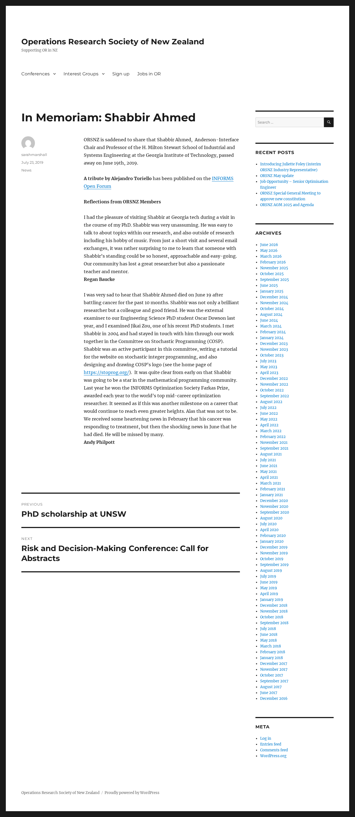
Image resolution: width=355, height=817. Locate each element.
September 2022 (274, 396)
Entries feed (270, 744)
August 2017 (271, 687)
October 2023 (271, 355)
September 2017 (274, 681)
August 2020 (271, 518)
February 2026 (273, 262)
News (26, 170)
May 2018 (268, 640)
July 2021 (268, 460)
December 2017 (273, 663)
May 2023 (268, 367)
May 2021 (268, 471)
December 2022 (274, 378)
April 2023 (269, 372)
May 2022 (268, 419)
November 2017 (274, 669)
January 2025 (271, 291)
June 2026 (269, 244)
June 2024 (269, 320)
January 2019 (271, 599)
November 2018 (274, 611)
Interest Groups (81, 73)
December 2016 (274, 698)
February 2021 (272, 489)
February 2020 (273, 535)
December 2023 (274, 343)
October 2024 (272, 308)
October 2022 (272, 390)
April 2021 (269, 477)
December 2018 (273, 605)
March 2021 (270, 483)
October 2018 (271, 617)
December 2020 (274, 500)
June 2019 (269, 582)
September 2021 (274, 448)
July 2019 (268, 576)
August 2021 (271, 454)
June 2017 (268, 692)
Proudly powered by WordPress (132, 792)
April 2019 (269, 593)
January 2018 (271, 657)
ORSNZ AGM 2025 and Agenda (287, 205)
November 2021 (274, 442)
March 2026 (271, 256)
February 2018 (272, 652)
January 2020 (271, 541)
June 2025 (269, 285)
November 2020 (274, 506)
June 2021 (268, 465)
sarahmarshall (34, 154)
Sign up (121, 73)
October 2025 (272, 274)
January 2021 (271, 495)
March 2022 (271, 431)
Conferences (35, 73)
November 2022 (274, 384)
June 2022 (269, 413)
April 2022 (269, 425)
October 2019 (271, 559)
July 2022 (268, 407)
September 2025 (274, 279)
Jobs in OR (149, 73)
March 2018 (270, 646)
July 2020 (268, 524)
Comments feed (274, 750)
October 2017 (271, 675)
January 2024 (271, 337)
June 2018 (268, 634)
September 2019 (274, 564)
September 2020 (274, 512)
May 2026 (269, 250)
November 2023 (274, 349)
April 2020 (269, 529)
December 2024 (274, 297)
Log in (265, 738)
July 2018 (268, 628)
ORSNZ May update (277, 175)
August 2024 (271, 314)
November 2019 (274, 553)
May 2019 (268, 588)
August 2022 (271, 401)
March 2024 (271, 326)
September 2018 (274, 623)
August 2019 (271, 570)
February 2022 (273, 436)
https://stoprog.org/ (106, 372)
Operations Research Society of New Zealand (112, 41)
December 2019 (274, 547)
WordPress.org (273, 756)
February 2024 (273, 332)
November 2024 (274, 303)
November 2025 (274, 268)
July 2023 (268, 361)
